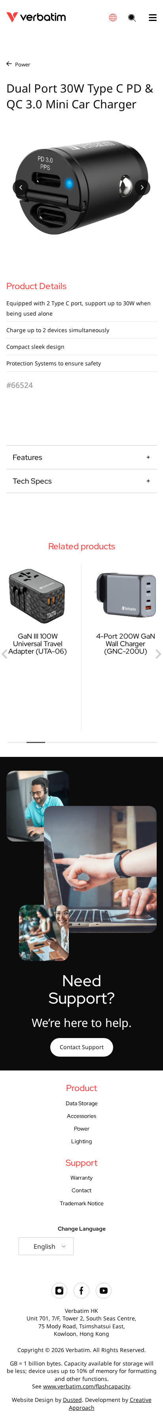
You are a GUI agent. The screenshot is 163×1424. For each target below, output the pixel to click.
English (44, 1246)
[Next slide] (158, 654)
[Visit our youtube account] (104, 1296)
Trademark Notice (82, 1203)
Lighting (81, 1141)
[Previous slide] (5, 654)
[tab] (17, 742)
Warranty (81, 1177)
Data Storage (82, 1103)
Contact (81, 1190)
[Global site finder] (113, 17)
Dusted (72, 1399)
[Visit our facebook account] (81, 1296)
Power (22, 64)
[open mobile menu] (149, 18)
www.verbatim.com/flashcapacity (86, 1386)
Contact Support (82, 1047)
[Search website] (132, 18)
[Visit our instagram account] (59, 1296)
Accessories (81, 1116)
